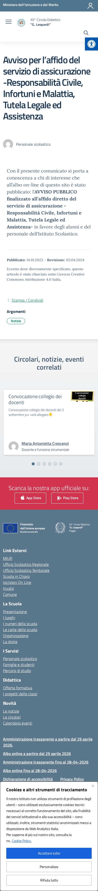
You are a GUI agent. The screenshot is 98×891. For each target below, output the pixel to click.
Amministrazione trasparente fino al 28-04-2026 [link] (45, 762)
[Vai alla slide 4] (49, 463)
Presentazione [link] (15, 612)
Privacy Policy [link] (72, 779)
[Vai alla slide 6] (60, 463)
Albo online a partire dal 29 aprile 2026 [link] (37, 754)
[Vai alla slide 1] (33, 463)
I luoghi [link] (9, 618)
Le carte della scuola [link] (20, 630)
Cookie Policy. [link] (21, 840)
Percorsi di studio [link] (17, 671)
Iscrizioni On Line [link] (17, 582)
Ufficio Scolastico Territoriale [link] (26, 570)
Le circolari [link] (12, 717)
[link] (91, 43)
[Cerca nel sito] (86, 33)
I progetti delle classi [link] (20, 694)
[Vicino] (93, 786)
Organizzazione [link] (15, 636)
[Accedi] (90, 5)
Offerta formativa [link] (17, 688)
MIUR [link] (7, 558)
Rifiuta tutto (49, 880)
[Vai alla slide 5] (55, 463)
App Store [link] (33, 497)
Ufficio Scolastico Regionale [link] (26, 564)
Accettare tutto (49, 853)
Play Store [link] (70, 497)
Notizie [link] (16, 320)
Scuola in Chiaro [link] (16, 576)
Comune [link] (10, 594)
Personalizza (49, 866)
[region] (49, 836)
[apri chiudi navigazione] (9, 22)
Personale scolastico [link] (20, 659)
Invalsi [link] (8, 588)
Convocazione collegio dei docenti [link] (35, 399)
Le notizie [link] (11, 711)
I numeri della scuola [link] (20, 624)
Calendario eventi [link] (17, 723)
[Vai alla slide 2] (38, 463)
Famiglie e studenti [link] (18, 665)
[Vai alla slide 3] (44, 463)
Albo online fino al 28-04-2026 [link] (30, 771)
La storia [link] (10, 642)
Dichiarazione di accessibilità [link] (28, 779)
